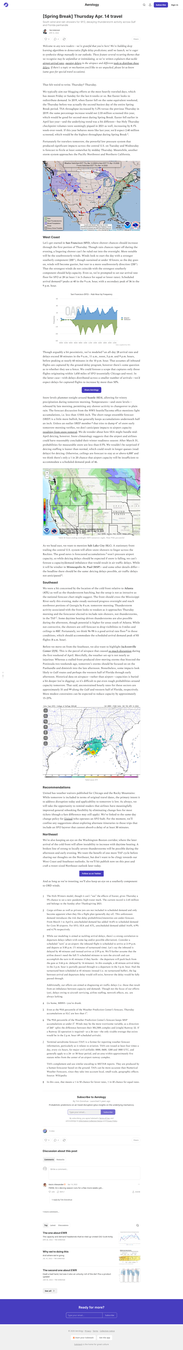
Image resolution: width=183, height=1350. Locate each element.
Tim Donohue (54, 30)
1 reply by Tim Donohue (62, 1200)
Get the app (104, 1337)
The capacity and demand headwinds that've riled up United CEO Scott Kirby (78, 1236)
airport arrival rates (53, 63)
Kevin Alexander (56, 1184)
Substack (78, 1344)
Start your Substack (84, 1337)
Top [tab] (45, 1225)
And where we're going (53, 1255)
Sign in (174, 4)
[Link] (39, 237)
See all (48, 1290)
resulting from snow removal (60, 432)
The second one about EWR (60, 1270)
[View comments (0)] (68, 1262)
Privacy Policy (111, 1121)
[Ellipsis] (139, 1184)
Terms (95, 1331)
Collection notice (107, 1331)
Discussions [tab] (63, 1225)
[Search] (144, 4)
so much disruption (120, 651)
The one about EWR (55, 1232)
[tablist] (54, 1159)
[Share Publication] (150, 4)
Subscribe (161, 4)
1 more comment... (51, 1212)
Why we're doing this (56, 1251)
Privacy (88, 1331)
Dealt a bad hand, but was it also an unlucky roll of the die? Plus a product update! (77, 1275)
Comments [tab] (49, 1159)
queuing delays (73, 63)
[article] (91, 1238)
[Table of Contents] (3, 675)
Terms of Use (104, 1118)
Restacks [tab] (60, 1159)
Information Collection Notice (90, 1121)
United (68, 819)
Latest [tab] (53, 1225)
